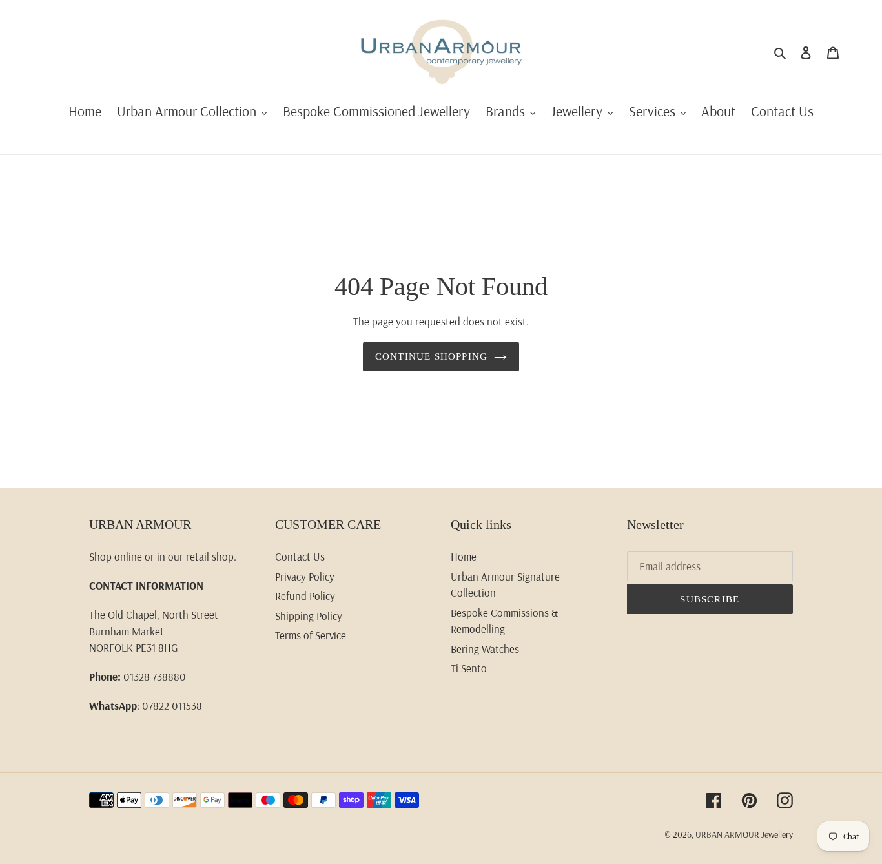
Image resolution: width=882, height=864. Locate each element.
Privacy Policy (304, 576)
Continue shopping (431, 356)
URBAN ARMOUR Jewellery (744, 834)
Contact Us (300, 556)
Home (464, 556)
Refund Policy (305, 595)
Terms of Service (310, 635)
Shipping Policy (308, 615)
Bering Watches (485, 648)
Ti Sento (469, 668)
